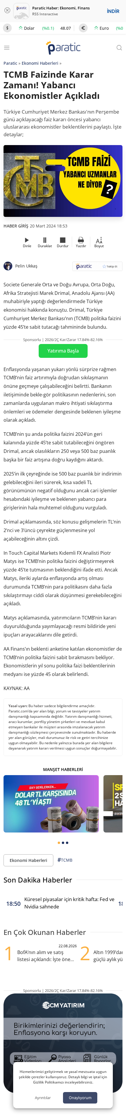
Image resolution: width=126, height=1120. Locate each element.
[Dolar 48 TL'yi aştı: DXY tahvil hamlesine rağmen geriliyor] (51, 803)
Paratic (10, 63)
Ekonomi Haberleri (40, 63)
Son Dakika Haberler (38, 880)
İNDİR (113, 11)
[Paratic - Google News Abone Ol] (97, 268)
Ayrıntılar (43, 1097)
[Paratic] (63, 48)
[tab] (59, 843)
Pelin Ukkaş (26, 266)
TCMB (64, 860)
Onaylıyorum (80, 1097)
